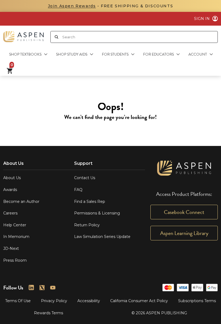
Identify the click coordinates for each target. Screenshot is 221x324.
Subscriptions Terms (197, 300)
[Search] (56, 37)
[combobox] (139, 37)
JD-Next (11, 248)
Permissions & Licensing (97, 213)
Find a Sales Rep (89, 201)
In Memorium (16, 236)
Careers (10, 213)
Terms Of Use (18, 300)
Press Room (15, 260)
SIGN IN (202, 18)
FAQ (78, 189)
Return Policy (87, 225)
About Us (12, 177)
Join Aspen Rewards (72, 6)
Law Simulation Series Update (102, 236)
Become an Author (21, 201)
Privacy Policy (54, 300)
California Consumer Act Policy (139, 300)
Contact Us (84, 177)
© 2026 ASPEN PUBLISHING (159, 313)
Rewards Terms (48, 313)
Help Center (14, 225)
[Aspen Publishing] (23, 34)
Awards (10, 189)
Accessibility (88, 300)
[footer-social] (31, 287)
